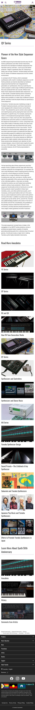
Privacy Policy (21, 703)
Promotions (4, 649)
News (2, 645)
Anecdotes (21, 633)
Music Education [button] (5, 641)
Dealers (3, 657)
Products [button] (3, 637)
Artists (2, 653)
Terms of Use (12, 703)
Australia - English (7, 669)
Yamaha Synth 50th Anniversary (10, 633)
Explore (24, 631)
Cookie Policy (29, 703)
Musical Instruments (5, 631)
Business (3, 672)
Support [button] (3, 661)
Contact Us (4, 703)
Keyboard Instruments (16, 631)
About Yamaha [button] (4, 665)
